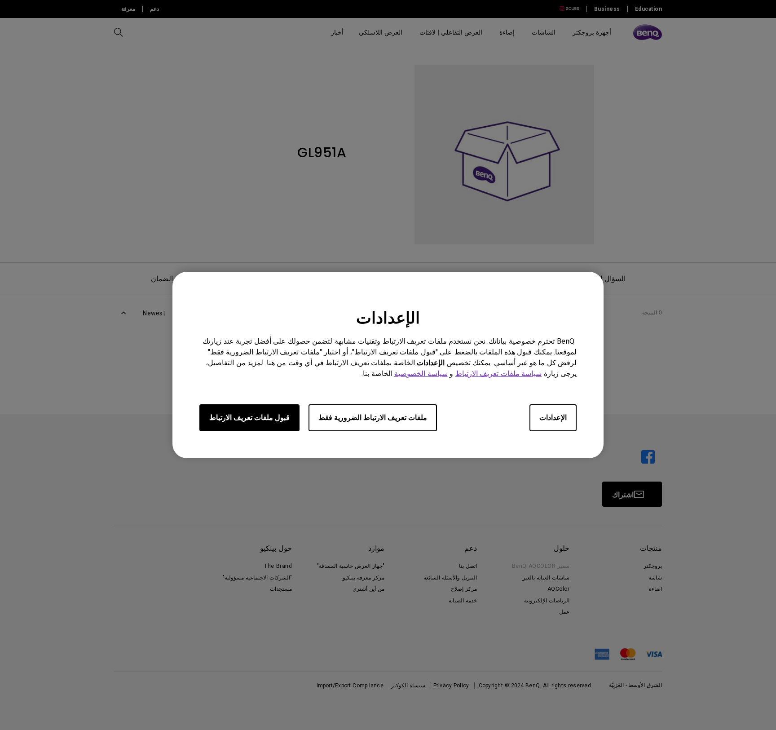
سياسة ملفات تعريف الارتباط (498, 373)
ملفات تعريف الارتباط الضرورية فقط (372, 417)
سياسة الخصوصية (421, 373)
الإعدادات (553, 417)
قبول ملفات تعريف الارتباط (249, 417)
